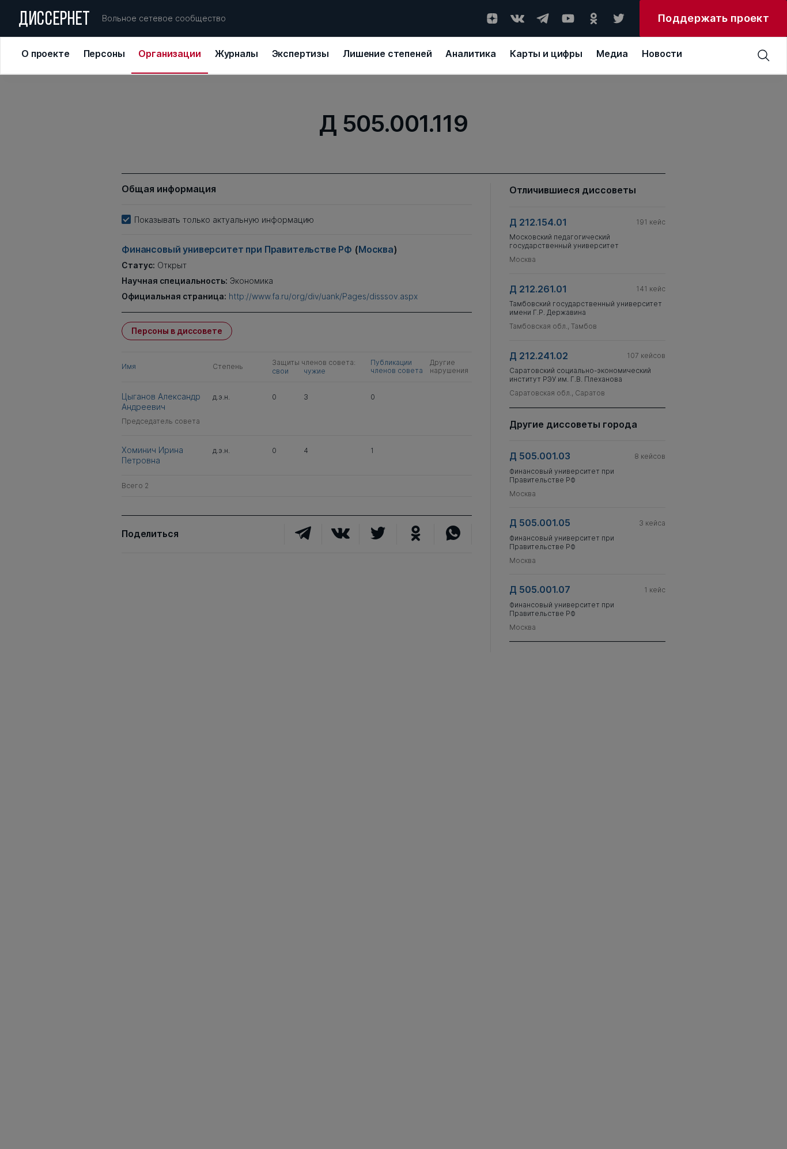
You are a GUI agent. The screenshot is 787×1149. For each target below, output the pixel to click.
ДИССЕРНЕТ (54, 20)
